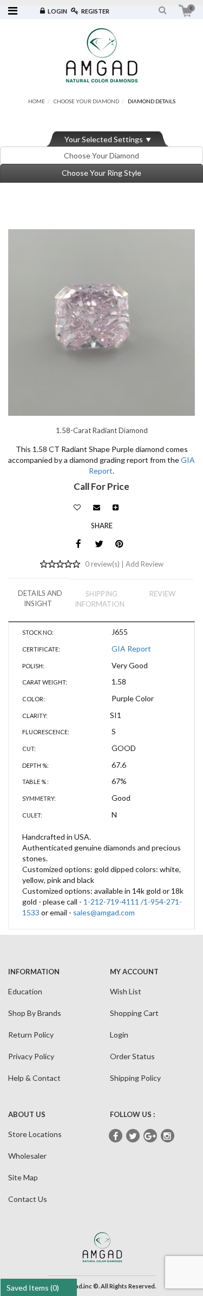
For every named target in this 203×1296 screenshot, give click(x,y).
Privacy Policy (31, 1056)
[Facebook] (78, 543)
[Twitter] (99, 543)
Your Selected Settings (103, 139)
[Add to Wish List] (77, 504)
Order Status (132, 1056)
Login (57, 11)
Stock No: (38, 632)
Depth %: (35, 765)
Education (25, 991)
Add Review (144, 564)
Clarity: (35, 715)
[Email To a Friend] (96, 504)
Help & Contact (34, 1077)
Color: (33, 698)
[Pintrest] (119, 543)
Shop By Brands (34, 1013)
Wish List (125, 991)
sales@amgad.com (104, 912)
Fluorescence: (45, 731)
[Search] (163, 10)
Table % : (35, 781)
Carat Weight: (44, 682)
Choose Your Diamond (86, 101)
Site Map (23, 1177)
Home (36, 101)
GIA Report (131, 648)
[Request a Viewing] (116, 504)
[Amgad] (102, 54)
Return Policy (31, 1034)
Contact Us (27, 1199)
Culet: (32, 815)
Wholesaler (27, 1155)
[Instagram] (167, 1135)
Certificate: (41, 649)
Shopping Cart (134, 1013)
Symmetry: (39, 798)
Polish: (33, 665)
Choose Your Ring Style (101, 172)
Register (95, 11)
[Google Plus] (150, 1135)
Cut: (29, 748)
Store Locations (35, 1134)
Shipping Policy (135, 1077)
